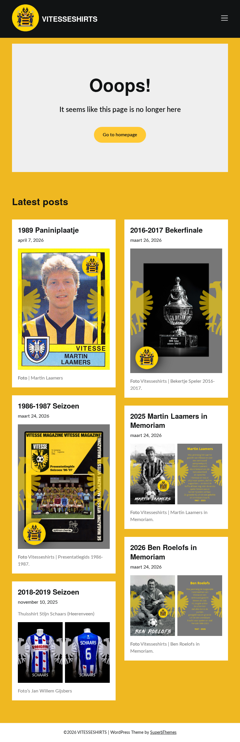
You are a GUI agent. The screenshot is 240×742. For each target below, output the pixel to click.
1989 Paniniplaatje (48, 230)
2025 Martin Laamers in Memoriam (169, 420)
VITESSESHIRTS (69, 18)
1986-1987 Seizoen (48, 406)
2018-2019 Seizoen (48, 592)
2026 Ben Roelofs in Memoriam (163, 551)
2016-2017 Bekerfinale (166, 230)
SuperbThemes (163, 733)
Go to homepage (120, 134)
